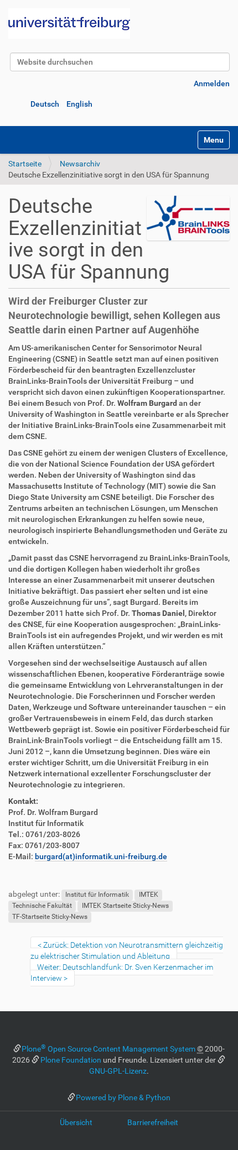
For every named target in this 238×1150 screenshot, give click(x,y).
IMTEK (148, 894)
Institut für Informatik (97, 894)
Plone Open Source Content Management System (108, 1048)
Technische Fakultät (42, 905)
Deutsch (44, 104)
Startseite (25, 163)
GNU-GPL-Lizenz (118, 1071)
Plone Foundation (70, 1059)
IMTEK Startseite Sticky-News (125, 905)
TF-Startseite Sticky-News (49, 917)
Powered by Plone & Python (123, 1097)
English (79, 104)
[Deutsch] (69, 23)
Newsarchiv (80, 163)
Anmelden (212, 83)
